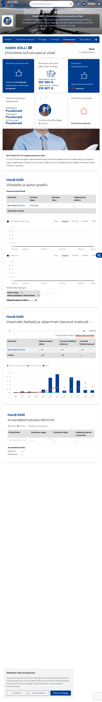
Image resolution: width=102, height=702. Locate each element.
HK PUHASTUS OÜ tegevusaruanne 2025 (25, 155)
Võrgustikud (85, 39)
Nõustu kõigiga (60, 693)
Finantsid (55, 39)
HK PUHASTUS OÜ (16, 205)
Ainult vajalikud (39, 693)
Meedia (8, 39)
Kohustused (69, 39)
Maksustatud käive (85, 335)
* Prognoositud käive (64, 335)
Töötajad (42, 39)
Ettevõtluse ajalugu (25, 39)
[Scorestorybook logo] (14, 3)
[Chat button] (78, 4)
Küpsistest (17, 693)
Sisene (91, 4)
